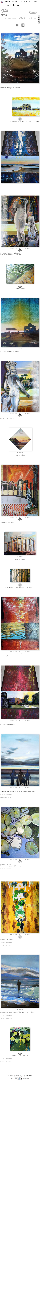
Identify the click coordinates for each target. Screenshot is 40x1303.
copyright (29, 1075)
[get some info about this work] (20, 119)
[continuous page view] (23, 26)
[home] (5, 13)
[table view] (17, 26)
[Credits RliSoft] (19, 1078)
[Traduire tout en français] (3, 2)
